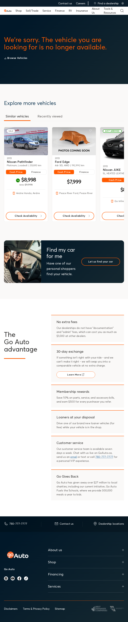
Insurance (82, 10)
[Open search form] (122, 11)
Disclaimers (11, 608)
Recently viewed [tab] (50, 116)
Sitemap (60, 608)
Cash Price (16, 172)
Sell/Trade (32, 10)
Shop (19, 10)
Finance (60, 10)
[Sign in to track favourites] (43, 131)
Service (46, 10)
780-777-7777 (104, 456)
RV (70, 10)
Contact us (65, 3)
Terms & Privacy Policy (36, 608)
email (73, 456)
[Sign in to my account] (122, 3)
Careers (80, 3)
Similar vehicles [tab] (17, 116)
